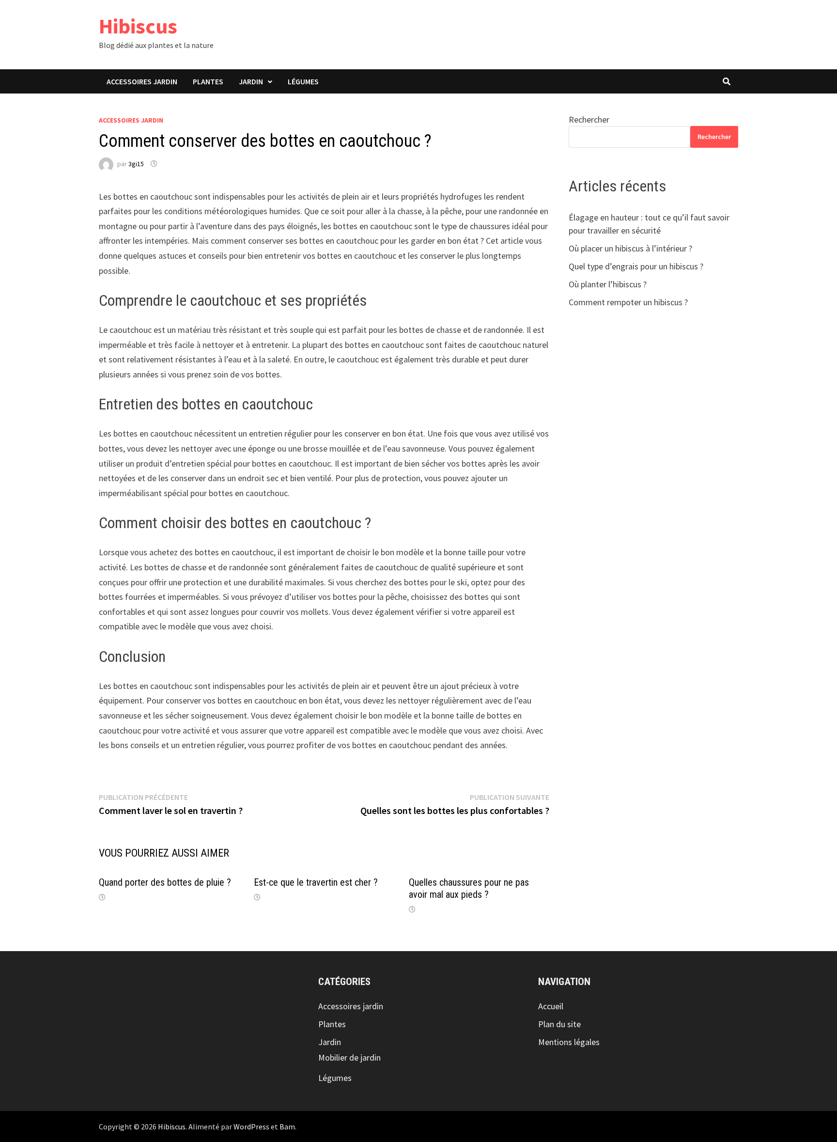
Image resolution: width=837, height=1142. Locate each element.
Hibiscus (138, 26)
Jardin (251, 81)
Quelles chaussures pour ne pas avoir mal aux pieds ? (469, 888)
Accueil (550, 1006)
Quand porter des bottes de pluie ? (165, 882)
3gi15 (136, 163)
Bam (287, 1126)
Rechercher (589, 119)
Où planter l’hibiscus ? (608, 284)
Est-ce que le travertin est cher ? (316, 882)
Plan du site (559, 1024)
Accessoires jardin (142, 81)
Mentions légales (569, 1042)
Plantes (208, 81)
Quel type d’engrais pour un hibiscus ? (636, 266)
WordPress (251, 1126)
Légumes (303, 81)
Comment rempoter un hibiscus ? (628, 302)
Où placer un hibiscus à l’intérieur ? (630, 248)
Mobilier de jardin (349, 1057)
